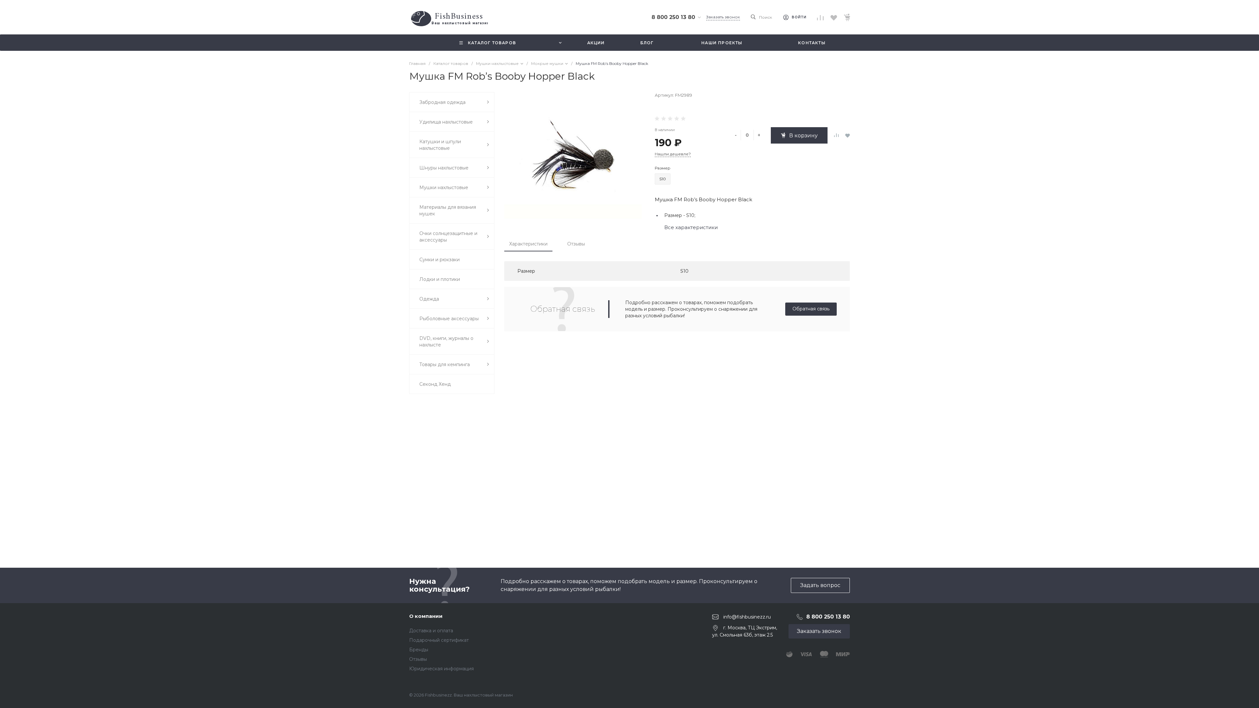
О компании (426, 616)
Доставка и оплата (431, 631)
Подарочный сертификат (439, 640)
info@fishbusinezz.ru (747, 617)
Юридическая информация (441, 669)
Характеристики (528, 244)
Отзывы (576, 244)
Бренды (418, 650)
